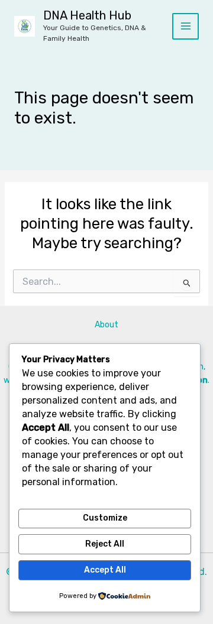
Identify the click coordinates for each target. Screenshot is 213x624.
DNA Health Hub (87, 15)
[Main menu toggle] (185, 26)
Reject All (104, 544)
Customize (105, 518)
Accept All (105, 570)
